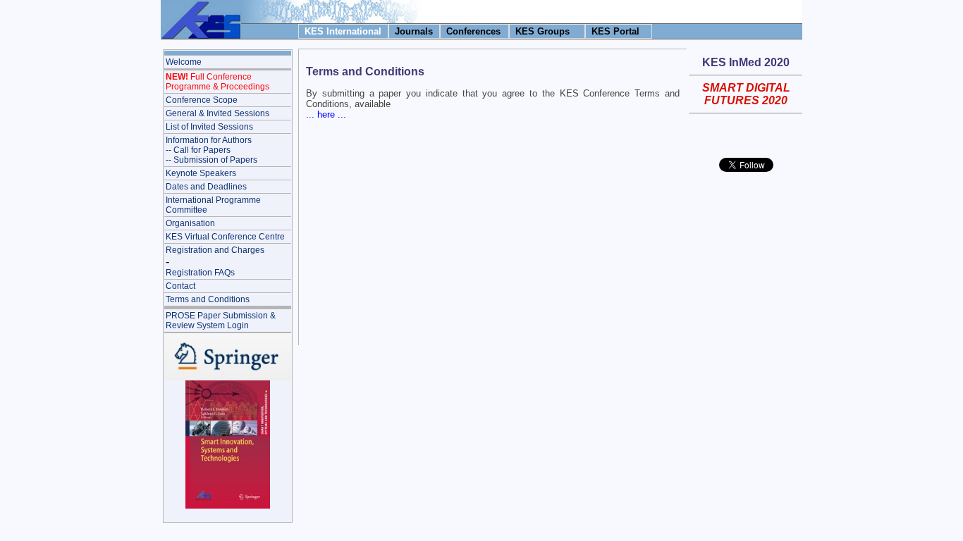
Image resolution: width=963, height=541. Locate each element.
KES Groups (542, 31)
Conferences (473, 31)
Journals (414, 31)
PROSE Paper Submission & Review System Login (221, 320)
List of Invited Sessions (209, 127)
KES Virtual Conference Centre (225, 237)
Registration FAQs (200, 273)
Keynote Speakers (201, 173)
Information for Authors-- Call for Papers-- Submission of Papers (211, 150)
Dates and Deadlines (206, 187)
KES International (343, 31)
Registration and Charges (215, 250)
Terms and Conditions (208, 299)
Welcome (184, 62)
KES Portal (615, 31)
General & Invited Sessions (217, 113)
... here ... (326, 114)
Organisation (190, 223)
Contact (180, 286)
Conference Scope (202, 100)
